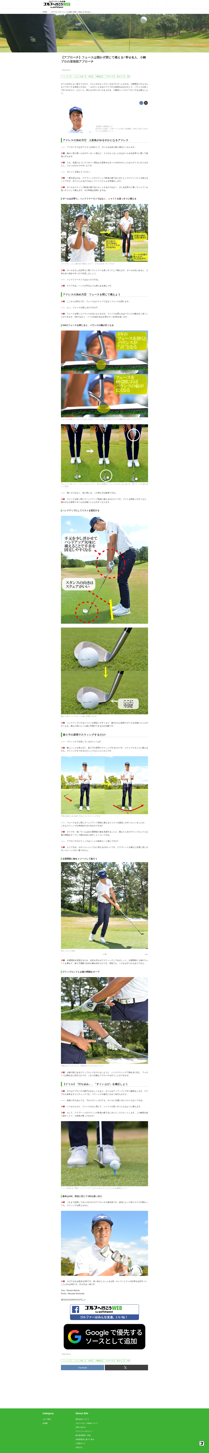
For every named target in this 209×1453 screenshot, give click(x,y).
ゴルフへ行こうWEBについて (86, 1423)
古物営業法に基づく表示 (84, 1439)
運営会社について (82, 1419)
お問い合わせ (80, 1427)
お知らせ (78, 1447)
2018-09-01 (66, 70)
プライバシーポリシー (83, 1431)
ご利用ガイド (80, 1443)
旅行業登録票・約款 (83, 1435)
